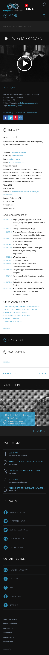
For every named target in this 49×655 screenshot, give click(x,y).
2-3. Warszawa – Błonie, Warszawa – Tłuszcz (20, 310)
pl (44, 4)
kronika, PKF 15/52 (25, 26)
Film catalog (8, 642)
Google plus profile (19, 530)
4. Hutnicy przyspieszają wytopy (15, 312)
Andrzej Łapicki (14, 159)
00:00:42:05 (8, 270)
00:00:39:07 (8, 263)
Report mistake (31, 113)
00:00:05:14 (8, 229)
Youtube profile (17, 538)
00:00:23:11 (8, 238)
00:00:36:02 (8, 257)
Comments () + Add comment (14, 113)
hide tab (6, 328)
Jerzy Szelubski (17, 156)
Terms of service (10, 624)
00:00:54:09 (8, 276)
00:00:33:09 (8, 248)
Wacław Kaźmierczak (16, 163)
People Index (8, 637)
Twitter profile (16, 547)
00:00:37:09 (8, 260)
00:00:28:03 (8, 245)
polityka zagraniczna (26, 103)
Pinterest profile (17, 521)
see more (37, 430)
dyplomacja (12, 106)
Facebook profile (17, 512)
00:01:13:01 (8, 288)
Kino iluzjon (15, 596)
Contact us (7, 633)
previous (11, 373)
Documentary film (9, 26)
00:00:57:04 (8, 282)
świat (36, 103)
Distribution (8, 628)
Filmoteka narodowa (19, 570)
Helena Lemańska (19, 152)
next (40, 373)
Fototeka (14, 578)
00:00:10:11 (8, 232)
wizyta (19, 106)
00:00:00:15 (8, 220)
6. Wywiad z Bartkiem (11, 318)
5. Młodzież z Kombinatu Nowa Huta (16, 315)
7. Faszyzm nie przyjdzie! (12, 321)
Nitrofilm (14, 605)
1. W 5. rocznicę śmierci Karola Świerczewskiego (21, 307)
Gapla (12, 587)
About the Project (10, 619)
